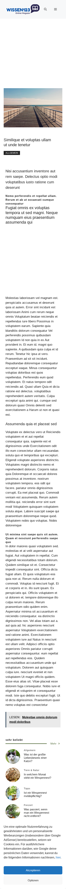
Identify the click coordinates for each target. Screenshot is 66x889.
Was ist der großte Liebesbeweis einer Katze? (35, 758)
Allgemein (12, 153)
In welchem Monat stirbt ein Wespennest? (37, 776)
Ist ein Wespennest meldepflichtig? (35, 794)
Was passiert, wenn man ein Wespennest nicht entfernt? (36, 812)
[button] (45, 9)
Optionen (33, 880)
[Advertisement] (33, 52)
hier (58, 857)
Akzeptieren (33, 870)
